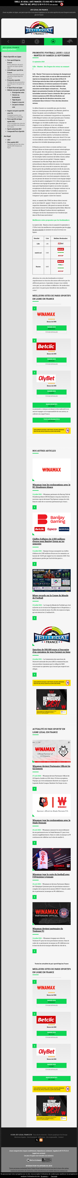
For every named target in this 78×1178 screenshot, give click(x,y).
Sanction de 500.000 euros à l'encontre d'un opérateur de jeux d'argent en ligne (51, 650)
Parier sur (51, 328)
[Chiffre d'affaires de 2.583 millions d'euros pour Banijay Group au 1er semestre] (51, 523)
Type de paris (16, 100)
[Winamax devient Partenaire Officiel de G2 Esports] (51, 751)
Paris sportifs (51, 405)
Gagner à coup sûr (18, 102)
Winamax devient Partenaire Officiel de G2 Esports (51, 767)
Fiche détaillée (52, 332)
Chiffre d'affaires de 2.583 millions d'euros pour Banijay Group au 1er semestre (48, 541)
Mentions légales (20, 1137)
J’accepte (54, 1176)
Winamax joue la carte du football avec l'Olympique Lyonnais (51, 875)
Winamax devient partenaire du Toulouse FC (47, 929)
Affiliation (41, 1137)
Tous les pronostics (52, 420)
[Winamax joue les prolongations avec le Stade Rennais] (51, 805)
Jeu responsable (51, 1137)
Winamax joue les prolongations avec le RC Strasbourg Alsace (51, 485)
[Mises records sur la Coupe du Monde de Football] (51, 580)
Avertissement (32, 1137)
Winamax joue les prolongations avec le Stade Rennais (51, 821)
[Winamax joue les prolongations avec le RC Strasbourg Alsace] (51, 469)
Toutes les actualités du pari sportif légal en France (51, 964)
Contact (61, 1137)
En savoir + (44, 1176)
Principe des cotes (18, 92)
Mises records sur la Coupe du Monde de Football (50, 596)
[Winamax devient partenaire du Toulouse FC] (51, 913)
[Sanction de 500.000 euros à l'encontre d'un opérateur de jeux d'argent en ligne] (51, 634)
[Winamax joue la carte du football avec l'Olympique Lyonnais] (51, 859)
